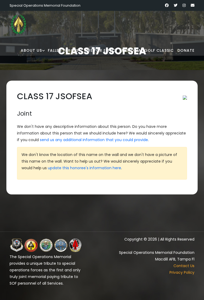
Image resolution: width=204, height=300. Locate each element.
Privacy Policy (181, 272)
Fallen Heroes (63, 50)
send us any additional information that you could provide (94, 139)
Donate (185, 50)
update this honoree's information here (84, 168)
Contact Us (183, 265)
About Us (31, 50)
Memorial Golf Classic (148, 50)
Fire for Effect (101, 50)
